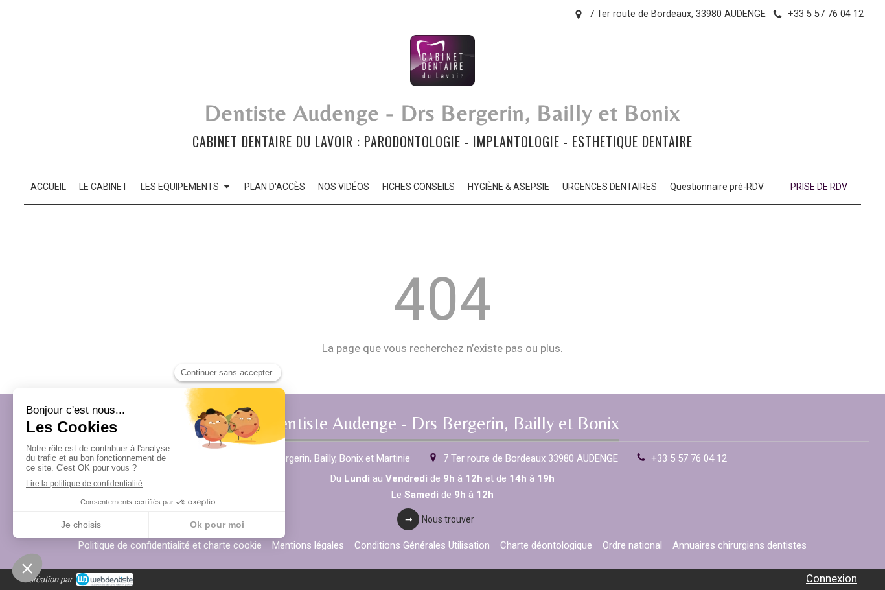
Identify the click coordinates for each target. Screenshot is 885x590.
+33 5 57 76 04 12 (689, 458)
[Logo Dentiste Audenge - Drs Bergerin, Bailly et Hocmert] (442, 82)
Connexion (831, 578)
